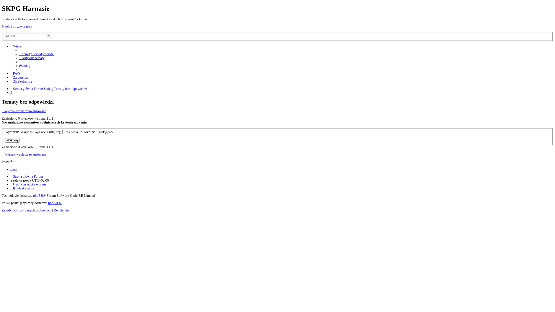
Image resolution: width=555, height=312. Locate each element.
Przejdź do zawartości (17, 26)
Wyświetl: (12, 132)
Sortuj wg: (54, 132)
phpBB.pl (55, 203)
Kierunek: (91, 132)
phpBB (38, 195)
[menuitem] (36, 54)
